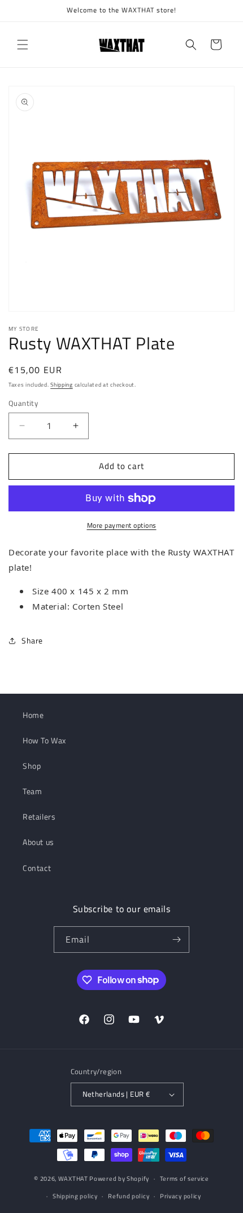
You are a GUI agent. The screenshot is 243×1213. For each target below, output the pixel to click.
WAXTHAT (73, 1178)
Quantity (23, 403)
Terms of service (184, 1178)
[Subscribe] (176, 939)
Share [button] (32, 640)
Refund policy (128, 1196)
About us (38, 842)
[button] (22, 44)
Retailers (39, 816)
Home (33, 715)
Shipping (61, 384)
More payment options (122, 525)
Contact (37, 868)
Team (32, 791)
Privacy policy (180, 1196)
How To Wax (44, 740)
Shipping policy (75, 1196)
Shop (32, 766)
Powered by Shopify (119, 1178)
